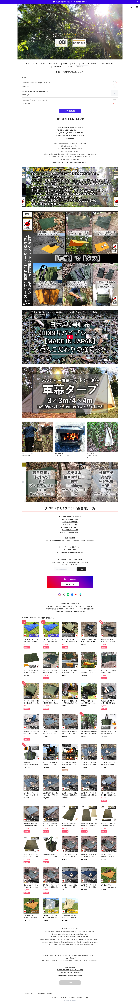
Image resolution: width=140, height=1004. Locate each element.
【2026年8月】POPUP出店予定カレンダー (71, 72)
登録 (82, 569)
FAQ (83, 63)
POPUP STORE (54, 63)
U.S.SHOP (68, 67)
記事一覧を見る (70, 111)
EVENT (65, 63)
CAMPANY (92, 63)
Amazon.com (71, 549)
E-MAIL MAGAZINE (107, 63)
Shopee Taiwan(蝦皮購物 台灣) (72, 552)
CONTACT (57, 67)
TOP (27, 63)
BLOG (43, 63)
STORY (75, 63)
